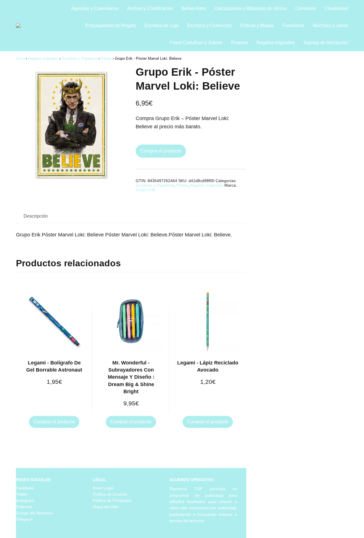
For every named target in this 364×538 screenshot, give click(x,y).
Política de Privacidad (112, 500)
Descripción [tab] (36, 216)
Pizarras (239, 42)
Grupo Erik (145, 189)
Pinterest (24, 506)
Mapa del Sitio (105, 506)
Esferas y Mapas (257, 25)
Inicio (20, 58)
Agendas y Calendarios (95, 8)
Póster (106, 58)
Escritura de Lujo (161, 25)
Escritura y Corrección (209, 25)
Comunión (305, 8)
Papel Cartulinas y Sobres (196, 42)
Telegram (24, 519)
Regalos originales (276, 42)
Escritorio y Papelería (79, 58)
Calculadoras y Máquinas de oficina (250, 8)
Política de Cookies (110, 494)
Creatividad (336, 8)
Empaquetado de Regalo (110, 25)
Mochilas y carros (330, 25)
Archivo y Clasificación (150, 8)
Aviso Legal (103, 488)
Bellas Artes (194, 8)
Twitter (22, 494)
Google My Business (34, 513)
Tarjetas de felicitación (325, 42)
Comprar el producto (160, 151)
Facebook (25, 488)
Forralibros (293, 25)
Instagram (25, 500)
